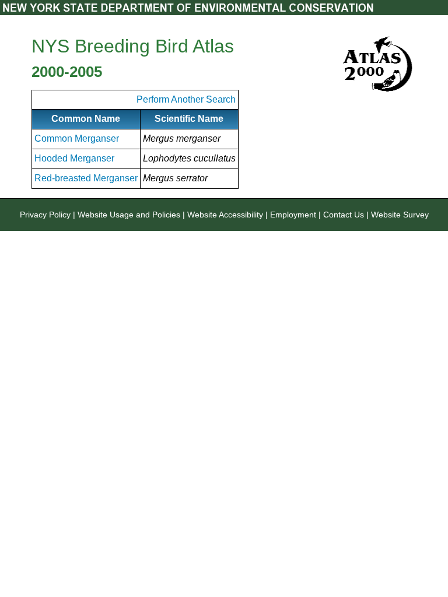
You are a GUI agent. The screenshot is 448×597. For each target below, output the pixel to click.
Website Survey (400, 214)
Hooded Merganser (74, 158)
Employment (293, 214)
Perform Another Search (186, 99)
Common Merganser (76, 138)
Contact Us (343, 214)
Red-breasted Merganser (86, 178)
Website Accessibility (225, 214)
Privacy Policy (45, 214)
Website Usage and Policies (129, 214)
